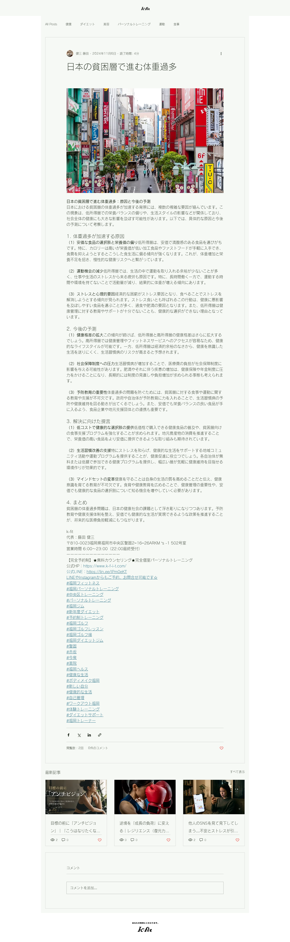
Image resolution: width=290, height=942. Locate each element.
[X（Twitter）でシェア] (79, 735)
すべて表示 (237, 771)
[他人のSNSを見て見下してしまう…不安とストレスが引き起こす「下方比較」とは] (214, 797)
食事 (176, 24)
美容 (106, 24)
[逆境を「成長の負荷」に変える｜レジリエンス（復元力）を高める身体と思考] (145, 797)
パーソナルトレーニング (134, 24)
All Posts (51, 24)
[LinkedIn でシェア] (89, 735)
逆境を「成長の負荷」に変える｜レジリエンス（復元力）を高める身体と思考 (144, 828)
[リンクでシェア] (100, 735)
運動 (162, 24)
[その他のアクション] (221, 53)
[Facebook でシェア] (68, 735)
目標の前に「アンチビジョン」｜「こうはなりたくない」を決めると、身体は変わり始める (75, 828)
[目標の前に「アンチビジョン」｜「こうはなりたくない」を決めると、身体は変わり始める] (76, 797)
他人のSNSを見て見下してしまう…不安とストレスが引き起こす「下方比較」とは (213, 828)
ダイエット (87, 24)
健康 (69, 24)
